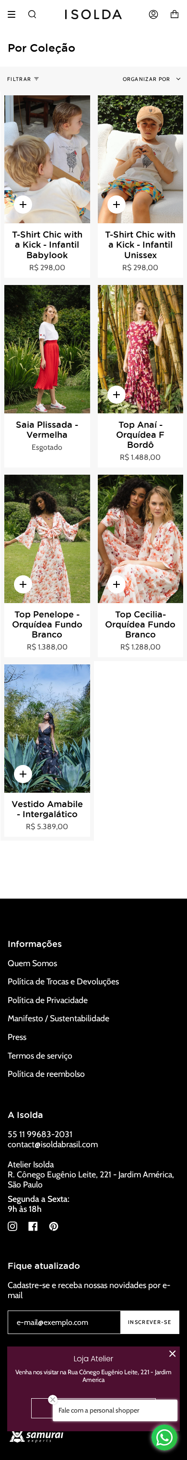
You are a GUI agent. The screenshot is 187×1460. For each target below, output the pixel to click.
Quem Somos (32, 963)
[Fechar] (172, 1353)
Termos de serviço (40, 1055)
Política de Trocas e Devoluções (63, 981)
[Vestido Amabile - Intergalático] (47, 728)
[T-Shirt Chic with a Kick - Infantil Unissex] (141, 159)
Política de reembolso (46, 1074)
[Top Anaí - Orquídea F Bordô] (141, 349)
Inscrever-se (149, 1322)
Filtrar (19, 79)
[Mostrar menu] (15, 14)
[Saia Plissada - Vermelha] (47, 349)
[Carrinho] (174, 14)
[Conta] (153, 14)
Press (17, 1037)
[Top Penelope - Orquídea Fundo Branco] (47, 539)
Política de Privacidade (48, 1000)
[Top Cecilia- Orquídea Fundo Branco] (141, 539)
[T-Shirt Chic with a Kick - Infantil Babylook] (47, 159)
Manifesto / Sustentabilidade (58, 1018)
